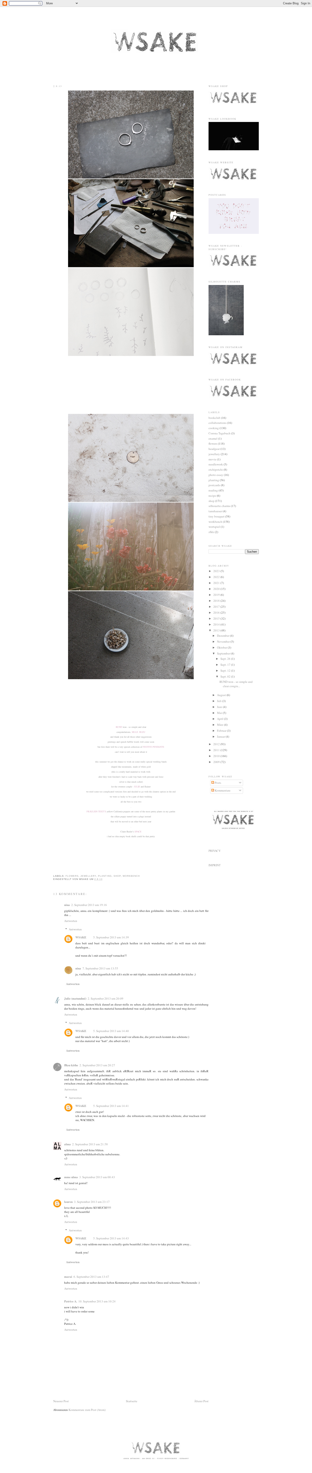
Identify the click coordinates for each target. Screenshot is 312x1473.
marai (68, 1276)
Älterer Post (201, 1401)
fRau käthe (71, 1065)
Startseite (131, 1401)
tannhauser (215, 511)
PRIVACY (215, 851)
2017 (216, 607)
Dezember (223, 636)
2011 (216, 750)
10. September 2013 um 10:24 (97, 1301)
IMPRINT (215, 865)
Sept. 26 (225, 659)
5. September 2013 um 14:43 (111, 1238)
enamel (213, 438)
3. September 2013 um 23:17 (92, 1202)
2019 (216, 595)
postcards (214, 485)
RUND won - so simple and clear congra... (236, 684)
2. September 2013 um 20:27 (97, 1065)
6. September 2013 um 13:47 (91, 1277)
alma (67, 1144)
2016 (216, 612)
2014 (216, 624)
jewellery (88, 876)
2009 (216, 762)
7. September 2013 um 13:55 (100, 968)
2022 (216, 577)
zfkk (211, 532)
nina (67, 905)
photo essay (216, 475)
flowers (72, 876)
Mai (220, 713)
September (224, 653)
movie (212, 459)
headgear (214, 449)
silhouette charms (219, 506)
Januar (221, 736)
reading (213, 490)
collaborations (217, 423)
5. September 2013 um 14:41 (111, 1106)
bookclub (214, 418)
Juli (219, 701)
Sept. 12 (225, 670)
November (223, 641)
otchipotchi (216, 469)
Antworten (70, 921)
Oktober (222, 647)
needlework (216, 464)
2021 (216, 583)
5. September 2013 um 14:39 (111, 937)
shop (117, 876)
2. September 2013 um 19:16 (89, 905)
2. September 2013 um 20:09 (105, 998)
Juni (220, 707)
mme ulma (71, 1177)
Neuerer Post (61, 1401)
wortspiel (214, 527)
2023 (216, 571)
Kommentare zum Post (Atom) (87, 1410)
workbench (131, 876)
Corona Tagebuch (219, 433)
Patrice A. (70, 1301)
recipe (212, 496)
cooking (214, 428)
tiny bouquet (217, 516)
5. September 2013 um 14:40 (111, 1031)
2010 (216, 756)
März (220, 725)
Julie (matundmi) (75, 998)
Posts (217, 783)
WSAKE (80, 937)
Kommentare (222, 790)
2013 (216, 630)
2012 (216, 744)
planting (104, 876)
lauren (68, 1201)
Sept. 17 (225, 665)
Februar (222, 731)
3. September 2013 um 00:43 (97, 1177)
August (222, 695)
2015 (216, 618)
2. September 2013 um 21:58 (90, 1144)
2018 (216, 601)
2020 (216, 589)
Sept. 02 (225, 676)
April (220, 719)
